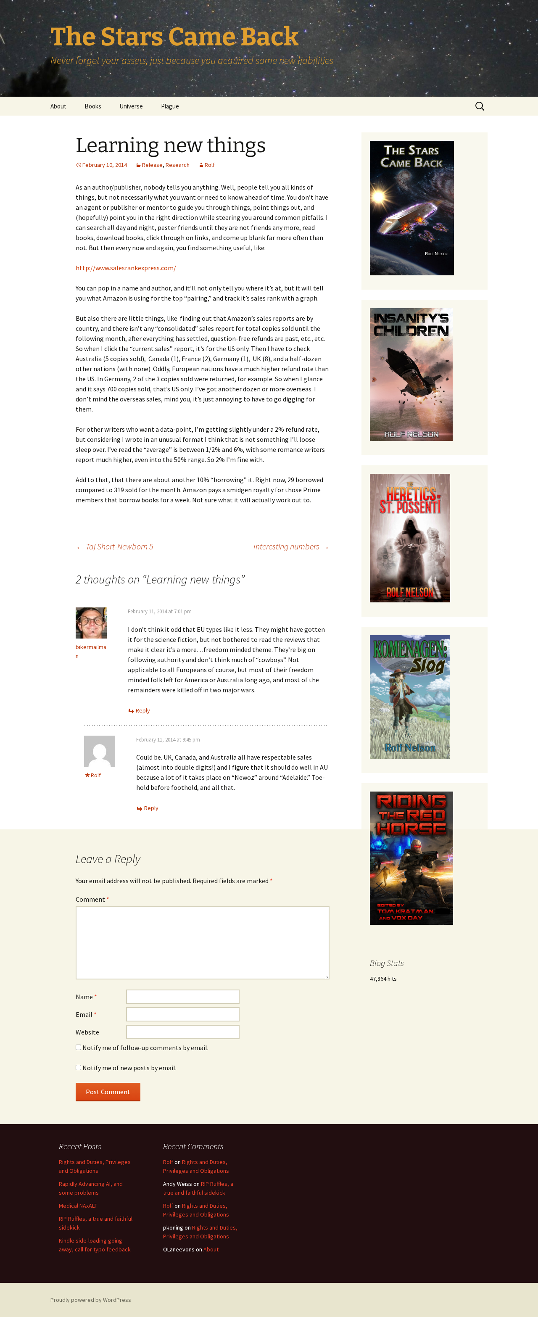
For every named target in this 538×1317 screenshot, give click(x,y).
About (58, 106)
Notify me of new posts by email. (129, 1068)
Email (86, 1014)
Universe (131, 106)
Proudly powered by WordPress (90, 1300)
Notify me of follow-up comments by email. (145, 1047)
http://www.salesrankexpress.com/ (126, 268)
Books (92, 106)
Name (86, 996)
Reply (143, 710)
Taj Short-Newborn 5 (114, 546)
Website (87, 1032)
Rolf (210, 165)
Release (152, 165)
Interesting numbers (291, 546)
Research (178, 165)
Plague (170, 106)
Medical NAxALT (78, 1205)
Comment (92, 899)
